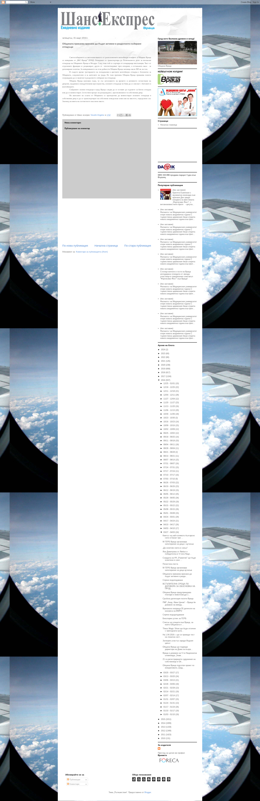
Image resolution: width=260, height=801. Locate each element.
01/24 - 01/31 (169, 703)
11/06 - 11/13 (169, 410)
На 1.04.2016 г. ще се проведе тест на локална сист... (179, 636)
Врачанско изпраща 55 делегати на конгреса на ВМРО (179, 609)
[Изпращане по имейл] (118, 115)
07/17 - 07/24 (169, 471)
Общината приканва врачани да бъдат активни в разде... (177, 575)
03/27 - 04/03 (169, 532)
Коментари (74, 784)
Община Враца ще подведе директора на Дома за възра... (178, 648)
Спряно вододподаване (173, 615)
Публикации (74, 779)
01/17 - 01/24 (169, 707)
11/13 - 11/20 (169, 406)
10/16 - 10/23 (169, 422)
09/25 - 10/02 (169, 433)
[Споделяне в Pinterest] (129, 115)
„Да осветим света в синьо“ (175, 548)
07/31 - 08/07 (169, 463)
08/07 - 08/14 (169, 460)
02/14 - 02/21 (169, 691)
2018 (163, 372)
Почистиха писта (170, 564)
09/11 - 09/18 (169, 440)
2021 (163, 361)
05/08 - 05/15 (169, 509)
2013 (163, 727)
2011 (163, 734)
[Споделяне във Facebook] (126, 115)
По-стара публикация (137, 245)
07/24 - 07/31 (169, 467)
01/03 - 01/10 (169, 714)
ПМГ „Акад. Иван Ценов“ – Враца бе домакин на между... (179, 603)
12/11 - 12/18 (169, 391)
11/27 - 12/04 (169, 399)
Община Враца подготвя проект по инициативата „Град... (178, 666)
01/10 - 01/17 (169, 711)
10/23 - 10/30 (169, 418)
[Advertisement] (106, 221)
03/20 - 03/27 (169, 672)
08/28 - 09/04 (169, 448)
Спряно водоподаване (173, 580)
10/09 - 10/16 (169, 425)
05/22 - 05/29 (169, 502)
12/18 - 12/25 (169, 387)
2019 (163, 369)
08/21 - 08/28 (169, 452)
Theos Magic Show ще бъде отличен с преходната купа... (179, 629)
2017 (163, 376)
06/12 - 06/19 (169, 490)
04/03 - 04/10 (169, 528)
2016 (163, 380)
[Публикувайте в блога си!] (121, 115)
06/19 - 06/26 (169, 486)
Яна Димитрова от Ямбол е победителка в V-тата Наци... (177, 552)
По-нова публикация (75, 245)
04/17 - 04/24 (169, 521)
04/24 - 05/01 (169, 517)
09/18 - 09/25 (169, 437)
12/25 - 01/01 (169, 383)
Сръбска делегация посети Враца (178, 598)
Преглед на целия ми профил (171, 753)
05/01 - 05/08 (169, 513)
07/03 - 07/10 (169, 479)
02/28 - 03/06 (169, 684)
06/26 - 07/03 (169, 482)
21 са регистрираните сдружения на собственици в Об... (179, 660)
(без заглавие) (179, 190)
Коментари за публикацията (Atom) (92, 252)
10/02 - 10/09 (169, 429)
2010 (163, 738)
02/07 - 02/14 (169, 695)
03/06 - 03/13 (169, 680)
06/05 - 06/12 (169, 494)
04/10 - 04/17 (169, 524)
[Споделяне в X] (123, 115)
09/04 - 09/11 (169, 444)
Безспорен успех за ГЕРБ (174, 618)
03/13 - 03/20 (169, 676)
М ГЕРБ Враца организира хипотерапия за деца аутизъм (177, 569)
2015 (163, 719)
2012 (163, 731)
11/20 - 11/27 (169, 402)
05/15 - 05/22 (169, 505)
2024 (163, 349)
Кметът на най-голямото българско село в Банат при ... (179, 536)
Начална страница (106, 245)
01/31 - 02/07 (169, 699)
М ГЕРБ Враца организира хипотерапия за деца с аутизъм (178, 543)
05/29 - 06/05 (169, 498)
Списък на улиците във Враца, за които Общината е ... (178, 623)
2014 (163, 723)
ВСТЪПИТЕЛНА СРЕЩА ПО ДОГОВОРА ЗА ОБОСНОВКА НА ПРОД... (179, 586)
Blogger (147, 792)
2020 (163, 365)
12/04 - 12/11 (169, 395)
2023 (163, 353)
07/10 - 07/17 (169, 475)
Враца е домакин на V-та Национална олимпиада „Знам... (180, 654)
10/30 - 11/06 (169, 414)
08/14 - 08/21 (169, 456)
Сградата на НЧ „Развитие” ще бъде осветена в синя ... (179, 559)
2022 (163, 357)
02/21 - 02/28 (169, 688)
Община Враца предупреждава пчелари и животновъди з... (177, 593)
